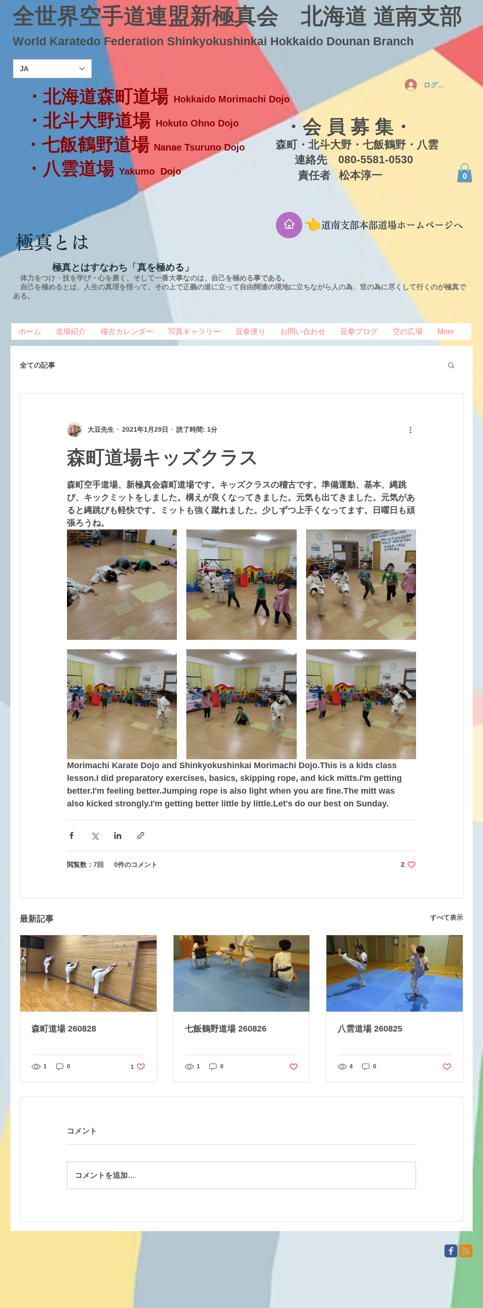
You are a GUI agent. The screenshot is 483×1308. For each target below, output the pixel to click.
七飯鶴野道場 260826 (225, 1028)
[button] (465, 173)
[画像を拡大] (122, 584)
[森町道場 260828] (88, 973)
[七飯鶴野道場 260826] (242, 973)
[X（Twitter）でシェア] (94, 835)
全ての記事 (37, 365)
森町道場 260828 (64, 1028)
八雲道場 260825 (370, 1028)
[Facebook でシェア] (71, 835)
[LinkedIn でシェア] (117, 835)
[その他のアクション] (410, 429)
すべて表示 (446, 917)
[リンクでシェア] (140, 835)
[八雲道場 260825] (394, 973)
